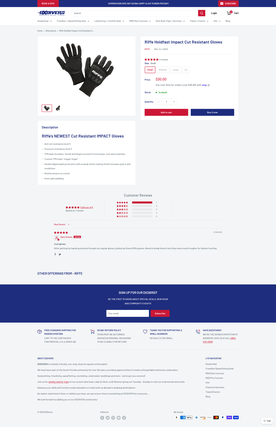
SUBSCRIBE (230, 3)
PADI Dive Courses (138, 20)
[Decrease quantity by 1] (159, 102)
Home (40, 31)
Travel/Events (213, 391)
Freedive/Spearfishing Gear (220, 368)
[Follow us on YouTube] (119, 418)
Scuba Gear (43, 20)
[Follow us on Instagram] (113, 418)
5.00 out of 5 (86, 207)
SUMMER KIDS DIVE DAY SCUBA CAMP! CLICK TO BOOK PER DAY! (138, 3)
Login (214, 13)
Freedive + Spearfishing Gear (71, 20)
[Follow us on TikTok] (124, 418)
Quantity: (149, 101)
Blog (228, 20)
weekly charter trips (58, 381)
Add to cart (166, 112)
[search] (135, 13)
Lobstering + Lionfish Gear (107, 20)
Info (215, 20)
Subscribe (160, 313)
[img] (61, 232)
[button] (152, 59)
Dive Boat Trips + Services (169, 20)
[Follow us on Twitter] (108, 418)
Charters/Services (215, 387)
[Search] (201, 13)
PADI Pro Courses (214, 377)
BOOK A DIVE (48, 3)
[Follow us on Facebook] (102, 418)
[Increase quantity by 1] (174, 102)
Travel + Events (197, 20)
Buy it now (212, 112)
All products (51, 31)
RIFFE (147, 49)
